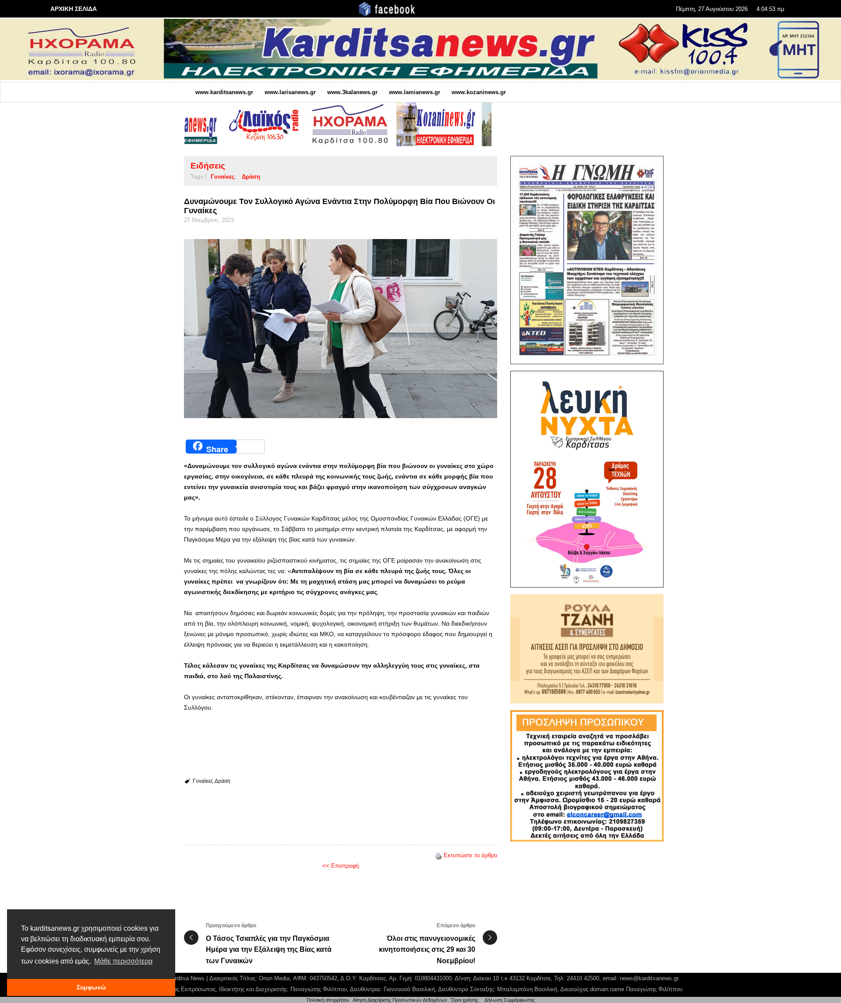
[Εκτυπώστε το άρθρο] (438, 855)
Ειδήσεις (208, 165)
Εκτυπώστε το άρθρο (470, 855)
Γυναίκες (223, 176)
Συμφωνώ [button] (91, 987)
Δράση (251, 176)
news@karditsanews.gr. (650, 978)
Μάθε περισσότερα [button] (123, 961)
